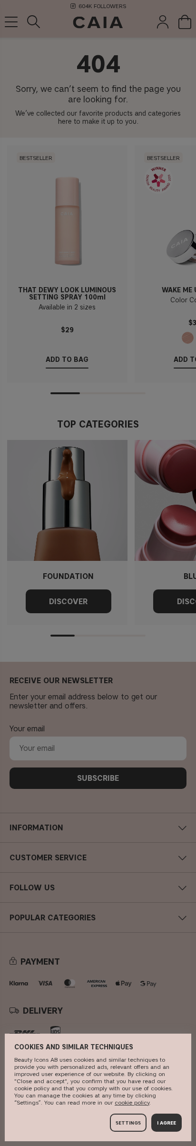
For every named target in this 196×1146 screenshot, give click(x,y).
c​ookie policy (132, 1102)
